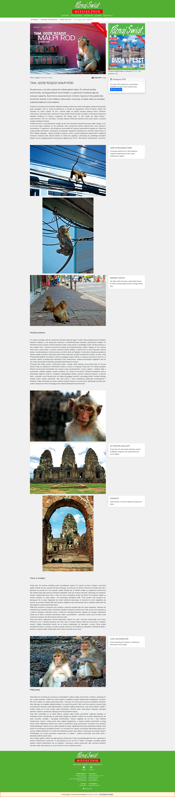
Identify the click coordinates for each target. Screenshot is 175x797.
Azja (104, 78)
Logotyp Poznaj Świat (94, 785)
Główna (35, 20)
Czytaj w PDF (116, 89)
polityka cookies (88, 789)
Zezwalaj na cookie (106, 794)
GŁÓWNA (65, 15)
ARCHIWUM (88, 15)
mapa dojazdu (82, 785)
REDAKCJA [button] (107, 15)
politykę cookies (93, 794)
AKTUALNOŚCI (76, 15)
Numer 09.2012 (65, 20)
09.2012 (135, 71)
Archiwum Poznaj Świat (49, 20)
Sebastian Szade (46, 78)
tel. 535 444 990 (81, 780)
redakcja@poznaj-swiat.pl (79, 779)
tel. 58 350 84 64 (93, 780)
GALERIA (98, 15)
